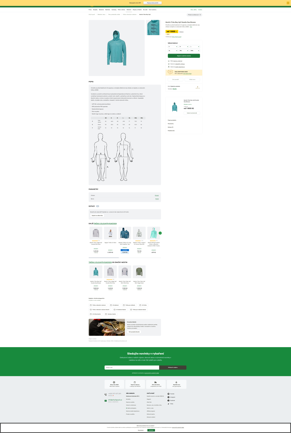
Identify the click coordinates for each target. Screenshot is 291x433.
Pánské (157, 195)
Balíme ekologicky (131, 408)
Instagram (172, 397)
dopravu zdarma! (177, 61)
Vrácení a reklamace (131, 405)
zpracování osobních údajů (178, 427)
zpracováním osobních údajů (152, 373)
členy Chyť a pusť (176, 36)
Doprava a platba (130, 402)
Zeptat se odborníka (97, 215)
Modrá (157, 199)
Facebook (172, 400)
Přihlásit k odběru (173, 367)
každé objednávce (180, 67)
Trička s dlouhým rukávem (130, 14)
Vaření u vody (150, 408)
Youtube (172, 393)
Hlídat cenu (192, 79)
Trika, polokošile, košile (114, 14)
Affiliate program (151, 411)
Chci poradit (175, 79)
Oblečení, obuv (101, 14)
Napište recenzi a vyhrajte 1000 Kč (155, 396)
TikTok (171, 403)
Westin (175, 89)
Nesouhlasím (141, 430)
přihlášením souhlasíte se (145, 373)
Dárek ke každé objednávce (132, 411)
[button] (160, 233)
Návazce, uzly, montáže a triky (154, 405)
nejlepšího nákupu (180, 64)
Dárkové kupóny (151, 414)
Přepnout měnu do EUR (152, 3)
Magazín (149, 399)
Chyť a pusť (92, 14)
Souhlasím (151, 430)
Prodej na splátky (130, 414)
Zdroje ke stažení (151, 417)
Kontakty (128, 399)
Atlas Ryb (149, 402)
